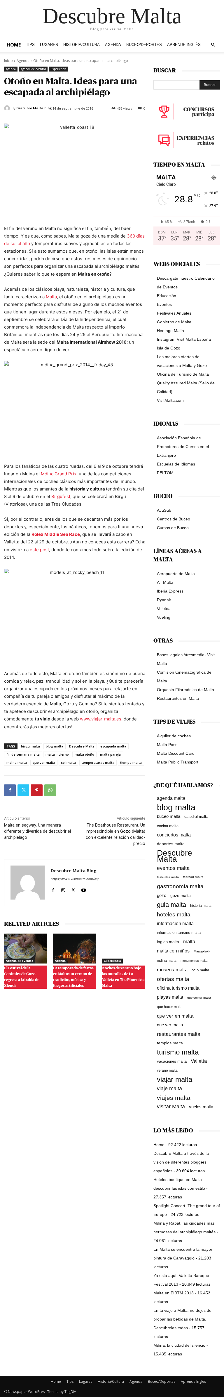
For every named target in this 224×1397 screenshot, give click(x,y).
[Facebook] (10, 790)
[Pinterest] (37, 790)
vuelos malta (201, 1106)
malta (189, 941)
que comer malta (199, 997)
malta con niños (173, 950)
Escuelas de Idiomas (176, 464)
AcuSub (164, 510)
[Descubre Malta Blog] (8, 108)
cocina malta (167, 826)
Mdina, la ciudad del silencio (179, 1345)
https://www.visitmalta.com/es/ (75, 879)
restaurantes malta (178, 1034)
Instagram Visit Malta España (184, 339)
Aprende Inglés (184, 45)
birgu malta (30, 746)
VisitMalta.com (170, 400)
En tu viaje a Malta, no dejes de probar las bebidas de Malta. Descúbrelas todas (182, 1319)
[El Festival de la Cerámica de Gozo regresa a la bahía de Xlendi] (25, 949)
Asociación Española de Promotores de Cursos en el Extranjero (183, 447)
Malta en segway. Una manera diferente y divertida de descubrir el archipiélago (37, 831)
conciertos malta (174, 834)
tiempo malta (131, 762)
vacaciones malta (172, 1061)
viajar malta (174, 1080)
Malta (51, 296)
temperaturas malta (98, 762)
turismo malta (178, 1052)
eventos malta (173, 868)
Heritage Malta (170, 330)
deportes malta (171, 843)
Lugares (49, 45)
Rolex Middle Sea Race (56, 534)
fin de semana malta (23, 754)
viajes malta (173, 1098)
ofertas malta (173, 979)
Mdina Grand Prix (58, 474)
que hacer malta (170, 1007)
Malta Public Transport (177, 762)
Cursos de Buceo (173, 527)
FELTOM (165, 472)
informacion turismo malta (179, 932)
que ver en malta (175, 1016)
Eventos (164, 304)
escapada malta (113, 746)
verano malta (167, 1070)
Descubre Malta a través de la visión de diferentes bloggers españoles (181, 1162)
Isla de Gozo (168, 348)
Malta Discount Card (176, 753)
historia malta (200, 905)
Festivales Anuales (174, 313)
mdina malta (16, 762)
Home (14, 45)
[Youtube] (83, 889)
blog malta (54, 746)
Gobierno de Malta (174, 322)
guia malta (171, 905)
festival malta (193, 877)
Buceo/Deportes (144, 45)
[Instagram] (63, 889)
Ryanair (164, 599)
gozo (161, 895)
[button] (213, 45)
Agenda (113, 45)
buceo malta (168, 816)
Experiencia (58, 69)
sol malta (68, 762)
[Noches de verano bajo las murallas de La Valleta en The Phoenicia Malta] (123, 949)
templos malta (170, 1043)
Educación (166, 295)
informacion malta (175, 923)
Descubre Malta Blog (34, 108)
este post (39, 549)
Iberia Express (170, 591)
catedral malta (196, 817)
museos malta (172, 970)
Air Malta (165, 582)
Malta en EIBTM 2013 (173, 1293)
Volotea (164, 608)
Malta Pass (167, 744)
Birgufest (60, 496)
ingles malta (168, 942)
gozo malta (180, 895)
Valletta (199, 1061)
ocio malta (200, 970)
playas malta (170, 997)
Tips (30, 45)
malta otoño (84, 754)
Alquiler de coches (174, 736)
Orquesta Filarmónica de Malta (185, 689)
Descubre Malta (81, 746)
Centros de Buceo (173, 519)
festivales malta (168, 877)
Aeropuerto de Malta (176, 573)
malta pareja (110, 754)
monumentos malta (194, 960)
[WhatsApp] (50, 790)
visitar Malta (171, 1106)
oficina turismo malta (178, 988)
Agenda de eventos (33, 69)
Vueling (163, 617)
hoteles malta (173, 914)
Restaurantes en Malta (178, 698)
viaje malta (169, 1088)
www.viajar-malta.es (100, 719)
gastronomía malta (180, 886)
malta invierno (57, 754)
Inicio (8, 60)
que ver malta (44, 762)
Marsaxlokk (202, 951)
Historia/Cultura (81, 45)
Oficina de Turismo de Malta (183, 374)
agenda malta (171, 798)
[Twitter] (23, 790)
